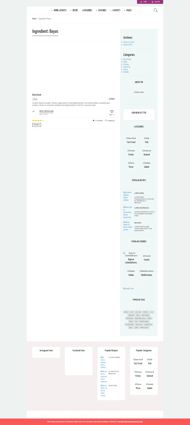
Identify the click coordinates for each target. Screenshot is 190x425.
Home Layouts (60, 10)
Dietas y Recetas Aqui (46, 111)
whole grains (144, 327)
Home (34, 19)
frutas (131, 321)
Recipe (75, 10)
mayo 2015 (127, 45)
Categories (87, 10)
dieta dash (129, 318)
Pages (129, 10)
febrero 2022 (128, 42)
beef (132, 312)
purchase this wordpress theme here (130, 421)
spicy (130, 327)
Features (102, 10)
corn (151, 312)
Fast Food (127, 59)
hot (136, 321)
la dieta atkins (144, 321)
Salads (35, 99)
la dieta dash (129, 324)
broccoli (138, 312)
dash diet (131, 315)
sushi (136, 327)
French (146, 260)
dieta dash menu (140, 318)
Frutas (126, 64)
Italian (131, 275)
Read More (37, 125)
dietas (149, 318)
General (126, 67)
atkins (126, 312)
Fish (125, 62)
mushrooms (148, 324)
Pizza (125, 69)
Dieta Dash (36, 95)
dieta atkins (145, 315)
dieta (137, 315)
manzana (139, 324)
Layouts (116, 10)
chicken (145, 312)
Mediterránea (146, 275)
